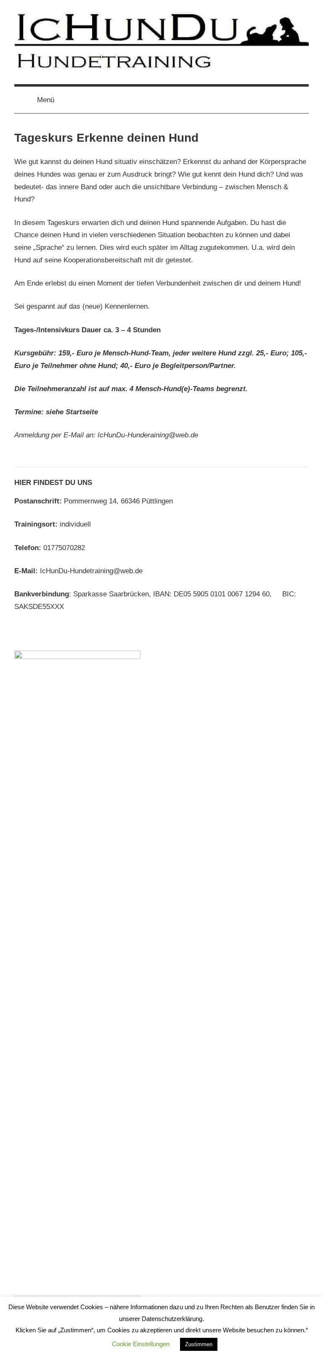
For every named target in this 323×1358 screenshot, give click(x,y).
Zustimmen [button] (198, 1344)
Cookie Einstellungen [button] (140, 1343)
